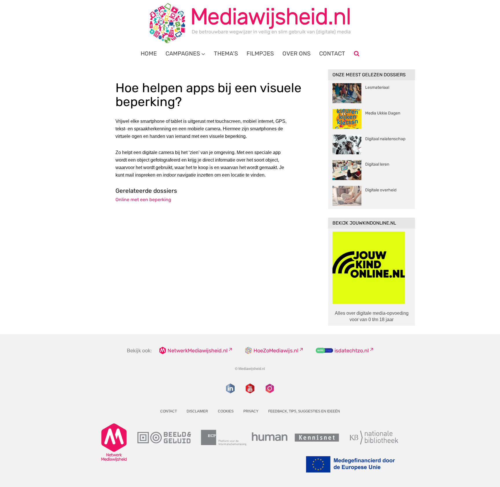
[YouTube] (250, 388)
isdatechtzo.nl (351, 350)
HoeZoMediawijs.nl (275, 350)
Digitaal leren (377, 164)
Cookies (226, 411)
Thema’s (226, 53)
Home (149, 53)
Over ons (296, 53)
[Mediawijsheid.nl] (250, 23)
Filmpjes (260, 53)
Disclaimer (197, 411)
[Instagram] (270, 388)
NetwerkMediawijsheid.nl (197, 350)
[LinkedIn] (230, 388)
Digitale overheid (380, 190)
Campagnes (183, 53)
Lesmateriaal (377, 87)
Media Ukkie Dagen (382, 113)
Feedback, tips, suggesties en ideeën (304, 411)
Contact (332, 53)
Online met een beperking (143, 199)
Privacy (250, 411)
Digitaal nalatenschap (385, 138)
